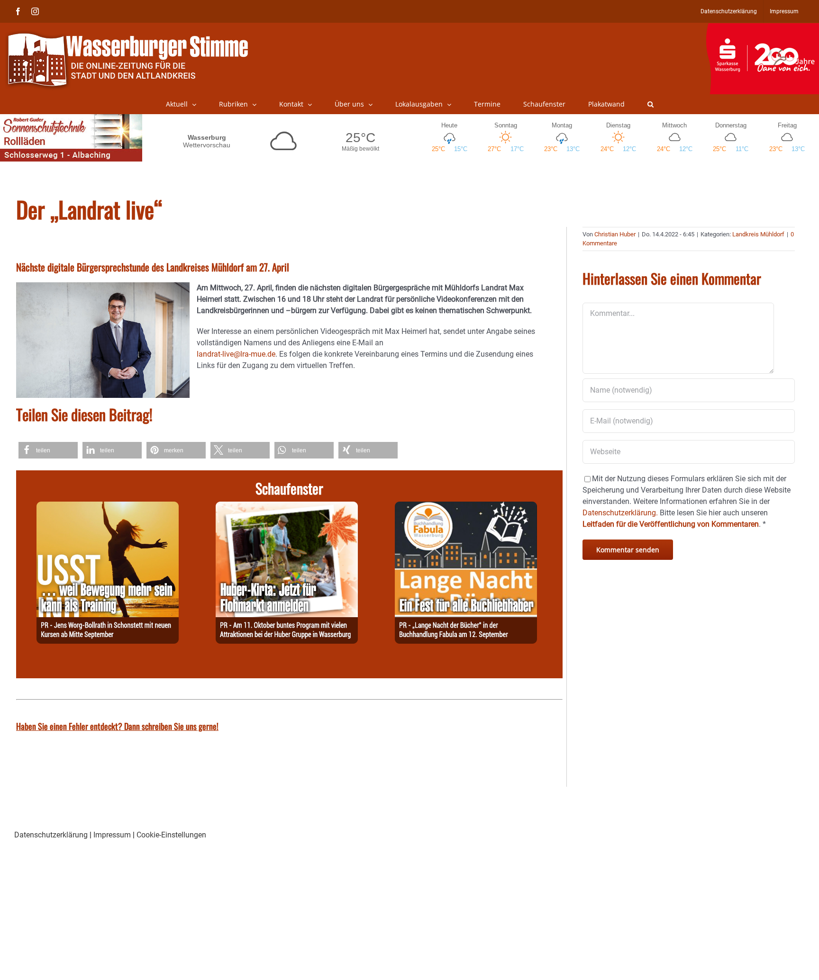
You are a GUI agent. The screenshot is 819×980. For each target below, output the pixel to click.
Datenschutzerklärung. (620, 512)
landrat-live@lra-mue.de (236, 354)
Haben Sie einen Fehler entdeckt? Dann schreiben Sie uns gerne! (117, 726)
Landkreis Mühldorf (758, 234)
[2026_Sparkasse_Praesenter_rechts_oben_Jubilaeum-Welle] (762, 28)
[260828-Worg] (107, 507)
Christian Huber (615, 234)
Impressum (112, 834)
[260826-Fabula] (466, 507)
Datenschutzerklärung (51, 834)
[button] (650, 104)
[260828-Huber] (287, 507)
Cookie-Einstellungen (171, 834)
